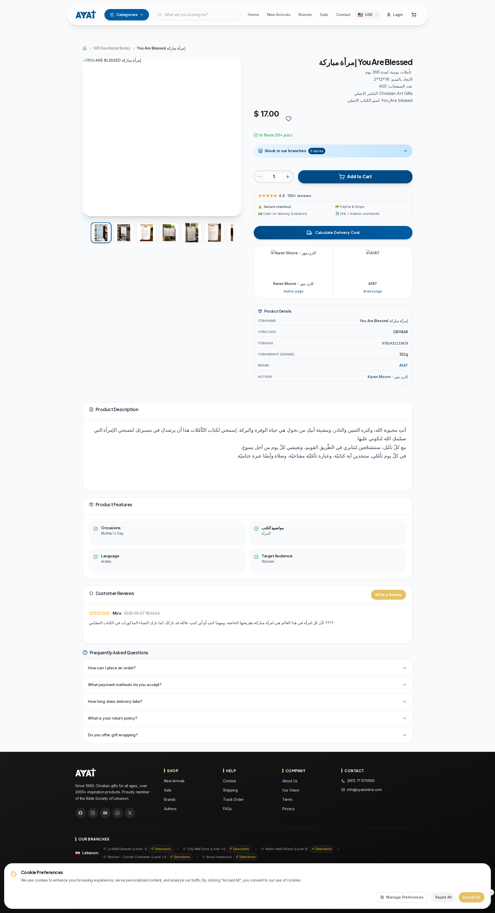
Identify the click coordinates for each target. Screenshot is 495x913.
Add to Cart (359, 176)
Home (253, 14)
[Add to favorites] (288, 118)
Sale (324, 14)
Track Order (233, 799)
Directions (163, 849)
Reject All (443, 897)
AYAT (403, 365)
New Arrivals (278, 14)
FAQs (227, 808)
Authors (170, 808)
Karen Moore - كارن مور (388, 376)
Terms (287, 799)
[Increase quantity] (287, 176)
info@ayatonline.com (364, 789)
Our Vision (291, 790)
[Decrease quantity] (260, 176)
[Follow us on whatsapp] (117, 813)
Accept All (471, 897)
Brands (305, 14)
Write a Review (388, 594)
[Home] (84, 48)
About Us (290, 781)
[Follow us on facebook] (80, 813)
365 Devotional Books (111, 48)
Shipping (230, 790)
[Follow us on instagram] (93, 813)
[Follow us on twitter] (130, 813)
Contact (343, 14)
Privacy (288, 808)
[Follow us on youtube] (105, 813)
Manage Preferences (405, 897)
